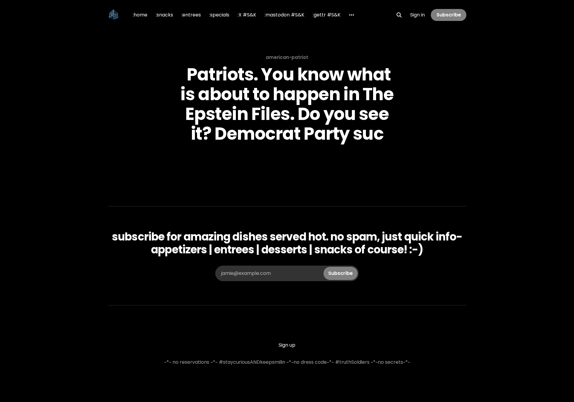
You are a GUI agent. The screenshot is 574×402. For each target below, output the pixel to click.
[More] (351, 14)
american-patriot (287, 57)
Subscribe (448, 14)
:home (140, 14)
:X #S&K (247, 14)
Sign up (287, 345)
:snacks (164, 14)
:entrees (191, 14)
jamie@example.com (287, 273)
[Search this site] (399, 14)
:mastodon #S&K (284, 14)
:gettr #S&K (327, 14)
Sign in (417, 14)
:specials (219, 14)
